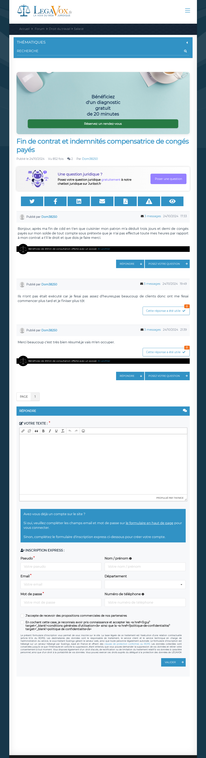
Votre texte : (35, 423)
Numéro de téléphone (123, 594)
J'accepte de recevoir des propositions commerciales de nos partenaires (76, 615)
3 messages (152, 216)
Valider (170, 662)
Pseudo (27, 558)
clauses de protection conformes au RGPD (127, 644)
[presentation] (23, 431)
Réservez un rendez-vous (103, 124)
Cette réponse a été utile (167, 310)
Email (25, 576)
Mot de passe (31, 594)
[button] (23, 431)
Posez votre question (164, 263)
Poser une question (168, 179)
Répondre (127, 263)
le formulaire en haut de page (149, 523)
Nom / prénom (117, 558)
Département (116, 576)
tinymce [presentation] (178, 497)
